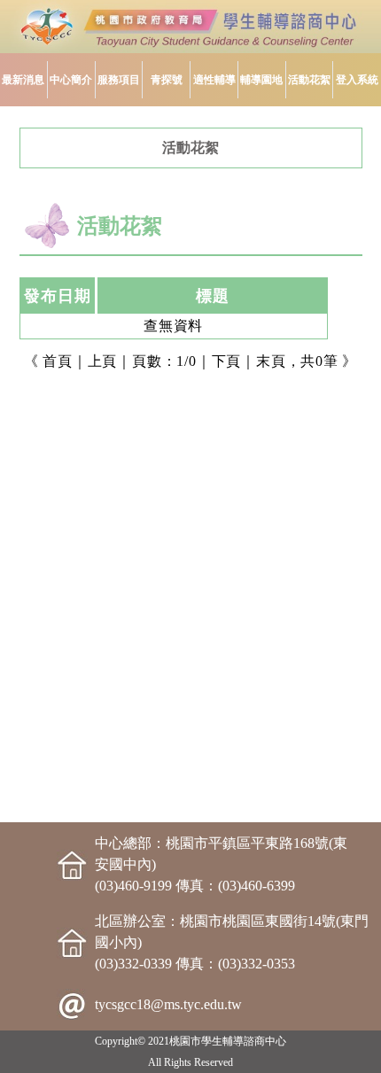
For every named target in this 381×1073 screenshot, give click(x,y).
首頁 (58, 361)
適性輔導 (214, 80)
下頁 (227, 361)
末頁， (278, 361)
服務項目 (118, 80)
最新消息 (23, 80)
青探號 (167, 80)
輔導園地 (261, 80)
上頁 (103, 361)
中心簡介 (71, 80)
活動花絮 (309, 80)
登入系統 (357, 80)
